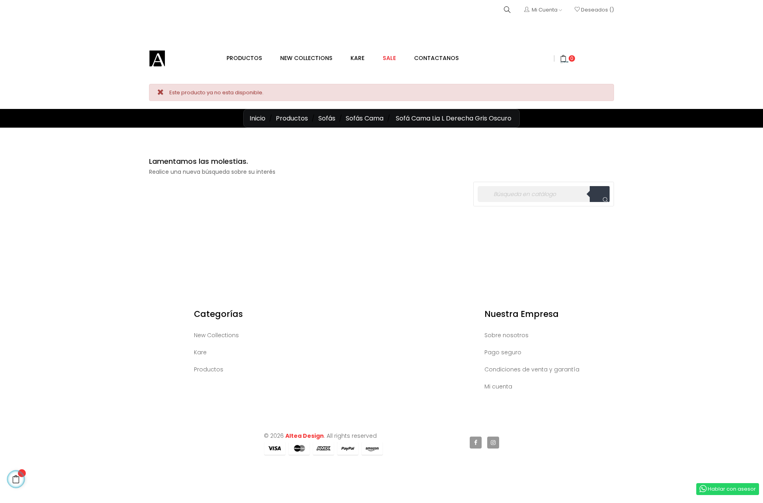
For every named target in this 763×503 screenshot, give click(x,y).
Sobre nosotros (506, 335)
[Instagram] (493, 443)
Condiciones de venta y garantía (531, 369)
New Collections (216, 335)
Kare (200, 352)
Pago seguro (502, 352)
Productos (208, 369)
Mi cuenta (498, 386)
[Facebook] (476, 443)
